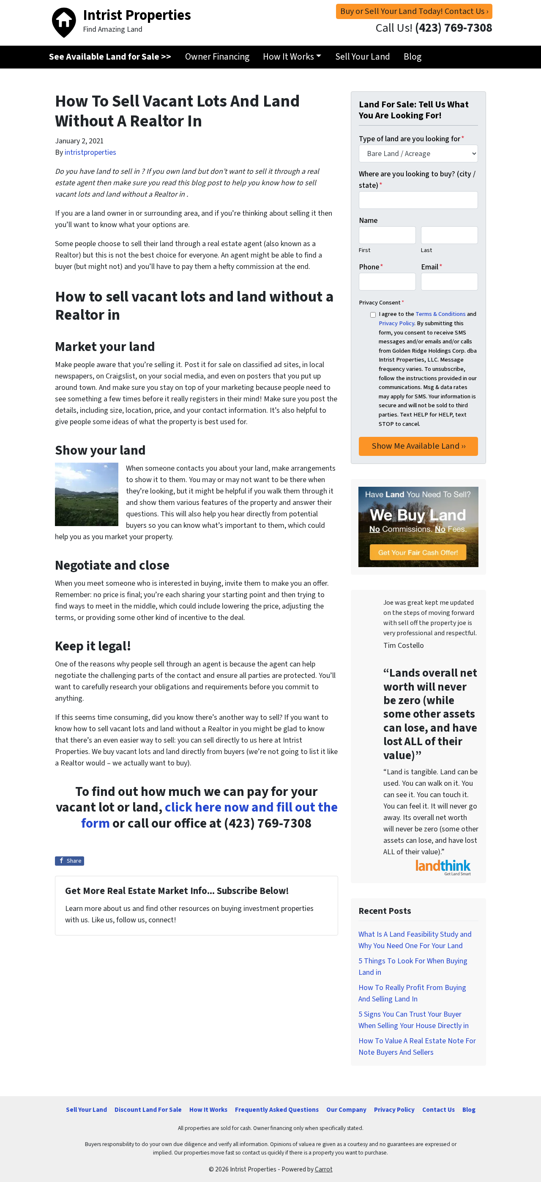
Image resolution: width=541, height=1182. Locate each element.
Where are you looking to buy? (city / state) (417, 180)
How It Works (288, 56)
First (364, 250)
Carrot (324, 1169)
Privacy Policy (396, 323)
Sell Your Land (362, 56)
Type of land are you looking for (411, 139)
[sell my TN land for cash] (418, 527)
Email (432, 267)
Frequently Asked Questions (277, 1109)
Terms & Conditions (440, 314)
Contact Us (438, 1109)
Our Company (346, 1109)
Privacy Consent (381, 302)
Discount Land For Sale (148, 1109)
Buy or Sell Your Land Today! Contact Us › (414, 11)
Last (426, 250)
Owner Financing (217, 56)
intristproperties (90, 152)
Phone (371, 267)
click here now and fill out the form (209, 815)
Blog (412, 56)
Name (368, 220)
